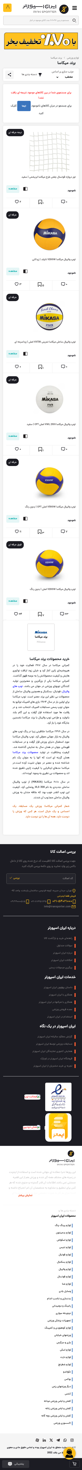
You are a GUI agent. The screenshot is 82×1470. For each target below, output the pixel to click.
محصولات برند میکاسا (25, 753)
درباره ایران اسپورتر (62, 928)
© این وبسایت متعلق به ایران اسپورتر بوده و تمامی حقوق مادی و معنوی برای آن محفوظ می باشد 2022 (41, 1450)
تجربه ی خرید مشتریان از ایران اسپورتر (52, 1066)
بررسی (16, 878)
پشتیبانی (19, 1464)
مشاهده (13, 189)
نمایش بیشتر (25, 1196)
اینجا (24, 106)
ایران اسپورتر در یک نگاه (58, 1026)
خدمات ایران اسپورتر (60, 977)
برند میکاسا (41, 637)
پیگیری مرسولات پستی (60, 968)
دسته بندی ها (29, 75)
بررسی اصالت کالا (63, 852)
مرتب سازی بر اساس (63, 72)
